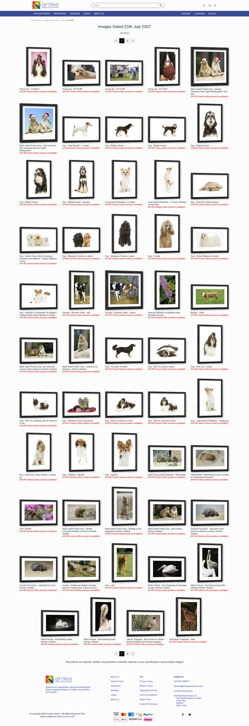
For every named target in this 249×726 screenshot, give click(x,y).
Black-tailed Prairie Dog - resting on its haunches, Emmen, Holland (80, 367)
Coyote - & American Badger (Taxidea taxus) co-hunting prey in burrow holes (79, 586)
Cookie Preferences (149, 704)
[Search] (160, 5)
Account (186, 13)
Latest (87, 13)
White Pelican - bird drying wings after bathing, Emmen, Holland (208, 586)
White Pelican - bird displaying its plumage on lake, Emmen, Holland (167, 586)
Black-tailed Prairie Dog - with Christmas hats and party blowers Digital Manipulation (37, 148)
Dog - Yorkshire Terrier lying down (77, 421)
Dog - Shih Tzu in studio (201, 366)
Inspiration (60, 13)
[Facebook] (183, 716)
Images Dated (48, 20)
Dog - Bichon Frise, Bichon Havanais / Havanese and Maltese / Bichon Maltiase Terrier (38, 258)
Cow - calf (109, 585)
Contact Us (179, 677)
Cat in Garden (25, 529)
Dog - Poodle (154, 256)
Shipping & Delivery (148, 690)
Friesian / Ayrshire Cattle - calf (76, 312)
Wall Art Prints (36, 20)
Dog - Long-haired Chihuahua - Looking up (210, 421)
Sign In (212, 13)
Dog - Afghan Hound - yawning (76, 202)
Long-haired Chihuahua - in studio (120, 202)
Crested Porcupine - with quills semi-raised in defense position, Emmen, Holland (207, 531)
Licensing (199, 13)
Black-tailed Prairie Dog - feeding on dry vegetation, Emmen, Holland (123, 530)
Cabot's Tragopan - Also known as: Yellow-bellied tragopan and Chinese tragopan (145, 640)
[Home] (48, 8)
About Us (99, 13)
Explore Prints (41, 13)
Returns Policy (146, 686)
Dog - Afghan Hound (114, 145)
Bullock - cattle (197, 312)
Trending (75, 13)
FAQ (141, 677)
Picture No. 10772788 (72, 89)
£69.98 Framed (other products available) (38, 91)
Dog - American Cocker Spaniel (205, 202)
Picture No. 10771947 (158, 89)
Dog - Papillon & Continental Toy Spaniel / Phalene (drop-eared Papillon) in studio (38, 313)
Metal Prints (145, 699)
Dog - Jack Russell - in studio (75, 145)
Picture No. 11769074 (29, 89)
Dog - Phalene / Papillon (73, 475)
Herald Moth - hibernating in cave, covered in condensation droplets (210, 476)
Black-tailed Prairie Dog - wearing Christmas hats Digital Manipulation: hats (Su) (209, 91)
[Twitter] (190, 716)
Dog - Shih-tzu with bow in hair (119, 421)
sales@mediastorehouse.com (189, 686)
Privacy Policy (146, 681)
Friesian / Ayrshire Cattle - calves (120, 312)
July (62, 20)
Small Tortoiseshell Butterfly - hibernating (166, 475)
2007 (57, 20)
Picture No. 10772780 (115, 89)
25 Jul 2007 (69, 20)
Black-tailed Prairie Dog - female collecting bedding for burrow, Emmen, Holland (79, 531)
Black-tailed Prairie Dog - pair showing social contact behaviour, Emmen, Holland (38, 367)
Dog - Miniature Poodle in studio (119, 256)
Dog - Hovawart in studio (116, 366)
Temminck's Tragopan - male (182, 639)
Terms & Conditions (148, 695)
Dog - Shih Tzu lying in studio (161, 366)
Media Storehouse (65, 717)
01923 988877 (183, 681)
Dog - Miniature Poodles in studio (77, 256)
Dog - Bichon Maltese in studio (205, 256)
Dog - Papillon (111, 475)
